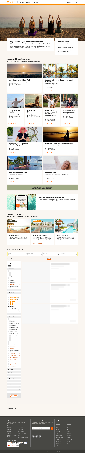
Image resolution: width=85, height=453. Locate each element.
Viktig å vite (20, 429)
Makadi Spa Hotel (68, 113)
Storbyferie (58, 441)
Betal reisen (58, 422)
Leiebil (57, 433)
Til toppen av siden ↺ (12, 408)
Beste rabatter (56, 258)
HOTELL (28, 2)
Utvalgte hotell (11, 316)
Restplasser (58, 429)
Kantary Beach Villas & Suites (52, 84)
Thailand (69, 433)
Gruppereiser (58, 443)
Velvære (9, 389)
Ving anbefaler (59, 435)
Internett (9, 375)
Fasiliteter (10, 372)
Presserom (9, 431)
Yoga (9, 265)
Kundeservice (21, 425)
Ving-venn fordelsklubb (60, 445)
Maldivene (69, 435)
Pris (8, 314)
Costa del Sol (69, 439)
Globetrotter (52, 451)
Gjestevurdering (11, 292)
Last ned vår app (35, 438)
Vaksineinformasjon (22, 433)
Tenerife (69, 423)
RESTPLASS (35, 2)
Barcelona (69, 443)
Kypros (68, 431)
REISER (22, 2)
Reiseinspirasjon (59, 437)
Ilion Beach (13, 175)
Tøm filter (14, 395)
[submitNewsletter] (52, 428)
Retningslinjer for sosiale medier (12, 436)
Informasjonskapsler (27, 451)
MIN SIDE (69, 2)
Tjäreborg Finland (47, 451)
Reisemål (9, 289)
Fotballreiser (58, 439)
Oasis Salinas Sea (14, 83)
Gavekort (58, 431)
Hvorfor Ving (9, 433)
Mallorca (69, 425)
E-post (33, 425)
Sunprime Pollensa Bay (33, 115)
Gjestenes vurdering (72, 258)
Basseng (9, 384)
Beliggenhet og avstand (12, 378)
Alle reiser (58, 423)
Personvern (32, 451)
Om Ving (8, 425)
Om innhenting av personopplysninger (39, 431)
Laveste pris (63, 258)
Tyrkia (68, 427)
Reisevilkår (20, 427)
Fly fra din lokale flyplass (61, 427)
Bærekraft (9, 427)
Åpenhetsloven (21, 435)
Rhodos (68, 429)
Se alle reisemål (70, 445)
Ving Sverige (37, 451)
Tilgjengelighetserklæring (23, 437)
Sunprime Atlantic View (15, 116)
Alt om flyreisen (59, 425)
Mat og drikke (10, 381)
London (68, 441)
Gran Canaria (69, 422)
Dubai (68, 437)
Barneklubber (10, 369)
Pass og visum (21, 431)
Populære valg (11, 268)
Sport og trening (11, 387)
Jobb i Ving (9, 429)
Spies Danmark (41, 451)
